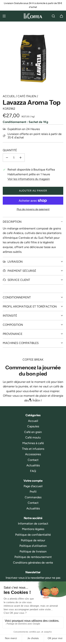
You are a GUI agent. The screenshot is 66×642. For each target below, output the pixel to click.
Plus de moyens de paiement (33, 209)
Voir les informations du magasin (29, 179)
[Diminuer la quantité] (7, 158)
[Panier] (61, 16)
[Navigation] (4, 16)
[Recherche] (53, 16)
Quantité (10, 150)
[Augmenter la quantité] (20, 158)
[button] (30, 399)
